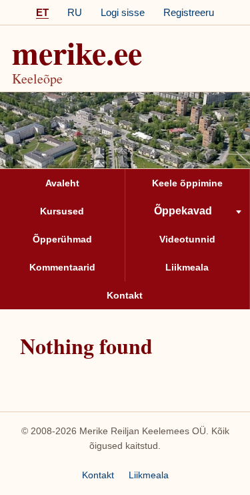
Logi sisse (123, 12)
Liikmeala (149, 475)
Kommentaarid (62, 267)
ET (42, 12)
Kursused (62, 211)
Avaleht (62, 183)
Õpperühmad (62, 239)
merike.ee (77, 52)
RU (74, 12)
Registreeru (188, 12)
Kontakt (125, 295)
